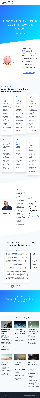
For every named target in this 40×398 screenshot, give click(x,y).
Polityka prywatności (27, 395)
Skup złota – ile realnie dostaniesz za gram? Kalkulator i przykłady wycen (33, 365)
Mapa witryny (34, 395)
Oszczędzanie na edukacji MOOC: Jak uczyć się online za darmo (33, 332)
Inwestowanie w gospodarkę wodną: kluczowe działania (19, 331)
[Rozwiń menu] (38, 2)
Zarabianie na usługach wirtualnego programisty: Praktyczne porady (19, 366)
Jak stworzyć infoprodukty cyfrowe (4, 364)
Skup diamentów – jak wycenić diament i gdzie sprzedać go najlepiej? (6, 332)
